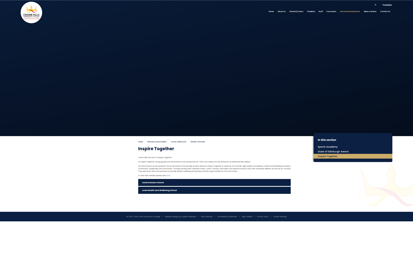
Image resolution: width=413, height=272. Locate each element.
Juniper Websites (188, 216)
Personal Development (157, 142)
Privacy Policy (262, 216)
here (168, 175)
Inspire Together (198, 142)
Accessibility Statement (227, 216)
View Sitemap (206, 216)
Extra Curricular (178, 142)
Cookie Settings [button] (280, 216)
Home (140, 142)
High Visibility (247, 216)
